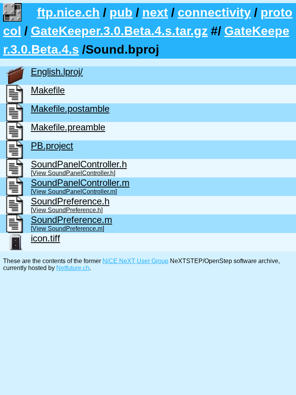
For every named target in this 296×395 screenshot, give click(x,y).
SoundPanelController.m (80, 182)
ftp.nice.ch (68, 12)
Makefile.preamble (68, 127)
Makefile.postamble (70, 108)
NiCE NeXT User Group (135, 261)
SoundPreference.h (70, 201)
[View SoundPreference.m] (67, 228)
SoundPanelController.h (79, 164)
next (155, 12)
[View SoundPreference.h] (67, 210)
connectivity (214, 12)
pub (121, 12)
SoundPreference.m (71, 219)
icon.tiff (45, 238)
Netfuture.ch (72, 268)
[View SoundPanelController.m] (74, 191)
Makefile (48, 90)
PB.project (52, 145)
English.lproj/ (57, 71)
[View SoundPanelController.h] (73, 173)
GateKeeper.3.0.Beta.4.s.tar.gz (119, 31)
